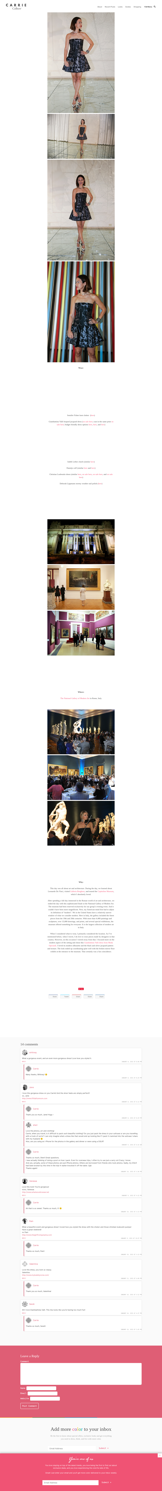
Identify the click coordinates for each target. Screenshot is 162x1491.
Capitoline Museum (106, 891)
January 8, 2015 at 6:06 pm (132, 1061)
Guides (128, 7)
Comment (24, 1361)
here (92, 415)
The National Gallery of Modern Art (74, 698)
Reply (24, 1061)
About (99, 7)
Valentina (33, 1264)
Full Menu (148, 7)
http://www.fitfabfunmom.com (34, 1098)
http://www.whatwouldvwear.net (35, 1192)
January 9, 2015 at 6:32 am (132, 1145)
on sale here (87, 421)
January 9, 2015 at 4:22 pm (132, 1195)
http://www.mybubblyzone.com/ (35, 1275)
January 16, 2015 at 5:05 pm (131, 1329)
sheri (35, 1125)
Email (24, 1393)
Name (23, 1388)
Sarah (32, 1304)
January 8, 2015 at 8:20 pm (132, 1078)
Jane (31, 1087)
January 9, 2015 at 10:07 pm (131, 1238)
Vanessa (33, 1181)
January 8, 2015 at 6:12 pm (132, 1102)
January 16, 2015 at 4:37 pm (131, 1313)
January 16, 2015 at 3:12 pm (131, 1294)
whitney (33, 1052)
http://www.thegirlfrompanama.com (37, 1235)
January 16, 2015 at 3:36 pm (131, 1171)
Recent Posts (110, 7)
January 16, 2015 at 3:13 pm (131, 1212)
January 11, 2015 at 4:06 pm (131, 1278)
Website (24, 1398)
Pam (31, 1221)
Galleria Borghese (77, 891)
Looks (120, 7)
